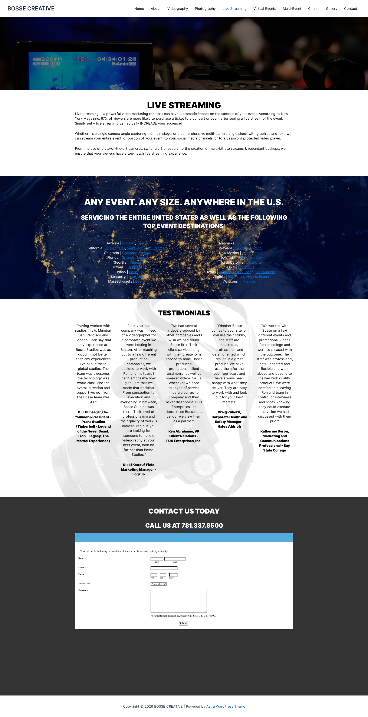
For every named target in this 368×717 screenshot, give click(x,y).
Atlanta (135, 262)
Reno (258, 248)
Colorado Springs (136, 253)
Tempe (142, 243)
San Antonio (265, 272)
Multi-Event (292, 8)
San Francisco (156, 248)
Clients (313, 8)
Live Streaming (235, 8)
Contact (350, 8)
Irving (249, 272)
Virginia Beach (257, 276)
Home (139, 8)
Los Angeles (115, 248)
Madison (250, 281)
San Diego (135, 248)
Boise (133, 272)
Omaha (256, 243)
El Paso (237, 272)
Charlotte (254, 262)
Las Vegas (243, 248)
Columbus (246, 267)
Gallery (331, 8)
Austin (224, 272)
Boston (141, 281)
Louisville (136, 276)
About (156, 8)
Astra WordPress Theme (225, 706)
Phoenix (128, 243)
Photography (205, 8)
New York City (250, 257)
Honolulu (135, 267)
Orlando (128, 257)
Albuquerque (252, 253)
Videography (177, 8)
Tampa (141, 257)
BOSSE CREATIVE (31, 8)
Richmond (236, 276)
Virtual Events (264, 8)
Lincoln (243, 243)
